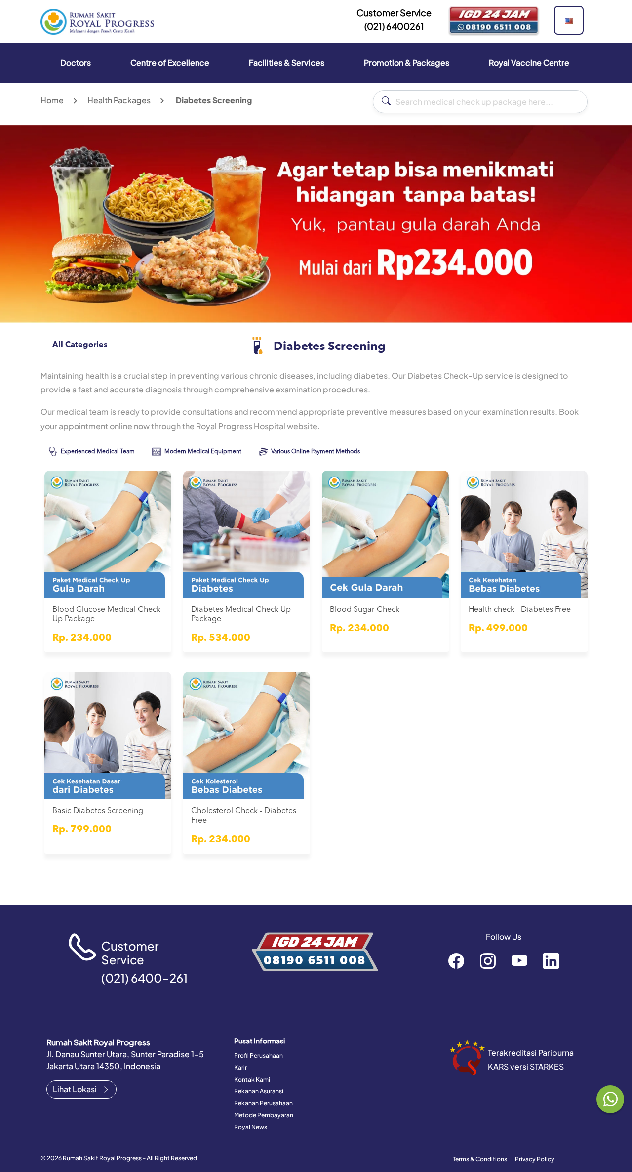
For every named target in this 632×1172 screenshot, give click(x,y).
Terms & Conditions (480, 1159)
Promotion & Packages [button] (406, 62)
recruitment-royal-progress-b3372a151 (551, 960)
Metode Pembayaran (263, 1115)
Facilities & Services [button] (286, 62)
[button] (569, 20)
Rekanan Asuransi (258, 1091)
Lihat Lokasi (75, 1089)
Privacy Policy (534, 1159)
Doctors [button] (75, 62)
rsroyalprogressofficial (456, 960)
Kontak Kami (252, 1079)
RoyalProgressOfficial (519, 960)
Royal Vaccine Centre (529, 62)
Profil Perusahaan (258, 1055)
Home (52, 100)
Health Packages (119, 100)
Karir (240, 1067)
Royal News (250, 1126)
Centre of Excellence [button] (169, 62)
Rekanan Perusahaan (263, 1103)
